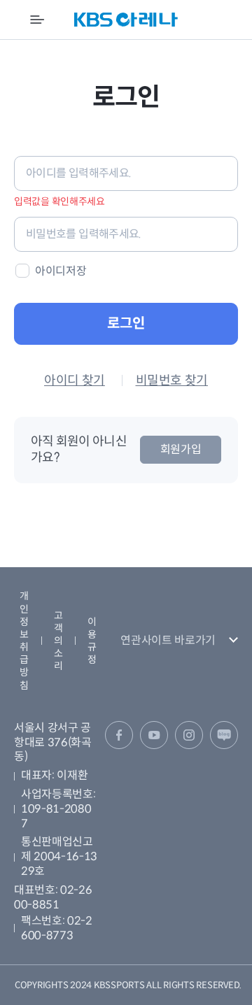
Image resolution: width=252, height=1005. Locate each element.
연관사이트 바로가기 (168, 640)
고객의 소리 (58, 641)
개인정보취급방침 (24, 640)
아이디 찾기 (74, 380)
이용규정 (92, 641)
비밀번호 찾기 (172, 380)
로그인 (126, 323)
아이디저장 (60, 271)
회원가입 (181, 449)
